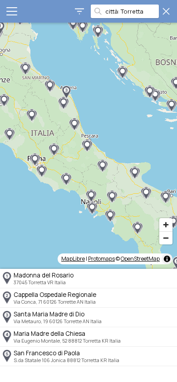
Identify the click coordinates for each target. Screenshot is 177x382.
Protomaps (101, 259)
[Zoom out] (165, 237)
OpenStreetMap (140, 259)
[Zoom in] (165, 224)
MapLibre (73, 259)
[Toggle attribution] (167, 258)
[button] (66, 92)
